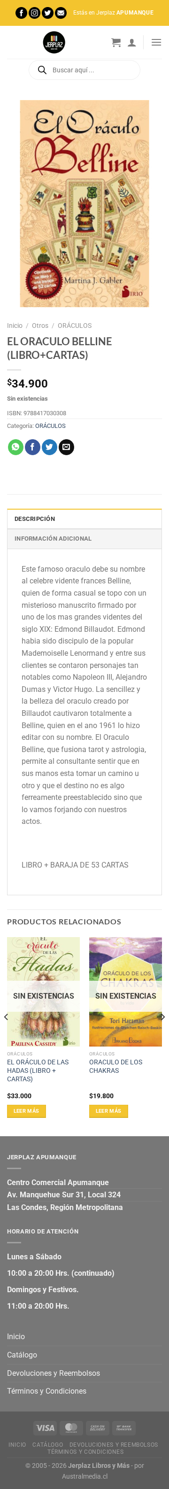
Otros (40, 325)
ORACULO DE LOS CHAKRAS (115, 1066)
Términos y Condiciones (46, 1391)
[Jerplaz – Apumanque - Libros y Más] (54, 42)
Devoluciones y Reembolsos (53, 1373)
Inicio (15, 325)
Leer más (26, 1111)
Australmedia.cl (85, 1477)
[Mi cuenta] (132, 42)
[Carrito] (116, 42)
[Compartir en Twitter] (49, 447)
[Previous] (6, 1035)
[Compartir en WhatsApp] (15, 447)
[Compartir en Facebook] (32, 447)
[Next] (162, 1035)
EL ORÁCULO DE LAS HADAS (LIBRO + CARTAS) (38, 1070)
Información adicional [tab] (53, 538)
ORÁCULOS (75, 325)
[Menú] (156, 42)
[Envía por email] (66, 447)
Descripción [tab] (35, 518)
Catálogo (22, 1354)
